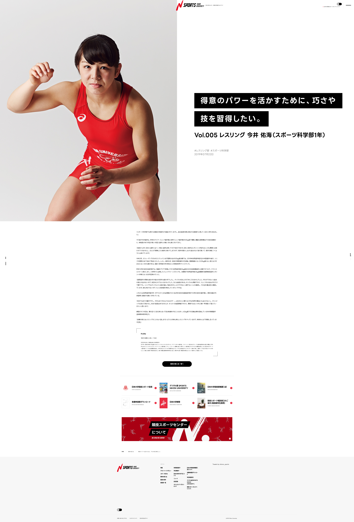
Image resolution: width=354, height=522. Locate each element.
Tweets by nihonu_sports (221, 464)
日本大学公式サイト (144, 518)
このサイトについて (133, 518)
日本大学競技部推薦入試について (192, 469)
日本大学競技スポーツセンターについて (332, 6)
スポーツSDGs (164, 474)
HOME (5, 258)
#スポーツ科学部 (220, 151)
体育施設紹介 (177, 468)
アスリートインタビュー (165, 471)
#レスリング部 (201, 151)
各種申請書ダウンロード (192, 473)
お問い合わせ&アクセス (122, 518)
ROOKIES (5, 263)
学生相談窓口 (190, 477)
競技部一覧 (163, 483)
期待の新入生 (131, 451)
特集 (161, 468)
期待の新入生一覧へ (177, 364)
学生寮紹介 (176, 471)
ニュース (176, 478)
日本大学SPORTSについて (179, 475)
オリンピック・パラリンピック (179, 485)
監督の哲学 (163, 480)
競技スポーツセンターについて (192, 488)
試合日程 (176, 481)
